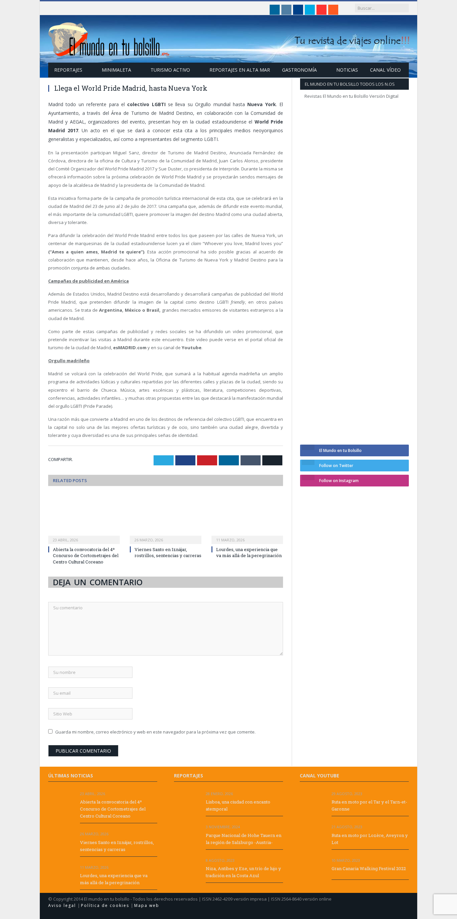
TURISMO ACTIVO (170, 70)
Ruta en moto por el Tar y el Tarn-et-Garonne (369, 805)
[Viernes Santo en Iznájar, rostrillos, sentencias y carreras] (165, 518)
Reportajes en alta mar (239, 70)
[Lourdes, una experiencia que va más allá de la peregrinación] (247, 518)
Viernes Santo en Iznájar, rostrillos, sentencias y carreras (167, 552)
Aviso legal (63, 905)
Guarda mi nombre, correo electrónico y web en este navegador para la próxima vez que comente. (155, 732)
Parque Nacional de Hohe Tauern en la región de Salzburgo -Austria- (243, 838)
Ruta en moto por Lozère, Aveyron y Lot (370, 838)
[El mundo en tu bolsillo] (109, 37)
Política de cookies (106, 905)
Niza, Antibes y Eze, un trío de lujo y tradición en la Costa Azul (243, 871)
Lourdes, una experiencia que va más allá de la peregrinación (249, 552)
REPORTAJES (68, 70)
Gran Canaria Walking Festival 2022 (369, 868)
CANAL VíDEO (385, 70)
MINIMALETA (116, 70)
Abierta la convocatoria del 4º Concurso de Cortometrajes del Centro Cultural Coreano (85, 555)
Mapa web (146, 905)
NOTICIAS (347, 70)
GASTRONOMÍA (299, 70)
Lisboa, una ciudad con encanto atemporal (238, 805)
